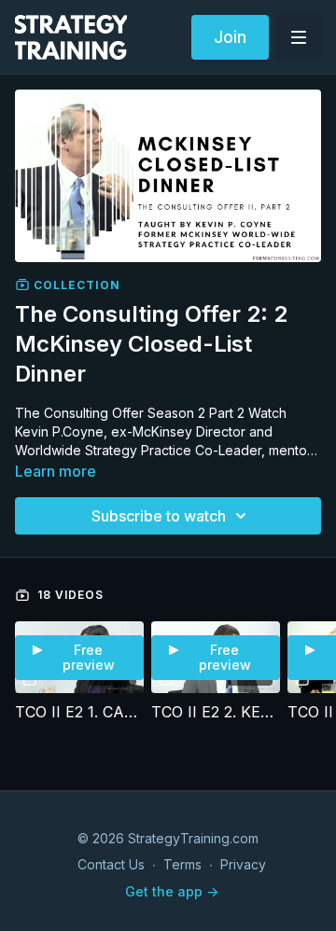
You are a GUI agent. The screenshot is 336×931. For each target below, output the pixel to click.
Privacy (243, 864)
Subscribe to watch (158, 516)
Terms (182, 864)
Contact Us (111, 864)
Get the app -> (171, 891)
